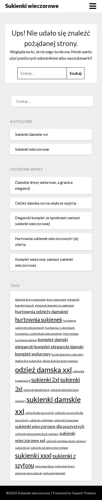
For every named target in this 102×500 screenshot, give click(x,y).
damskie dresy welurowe (30, 299)
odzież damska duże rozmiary (60, 360)
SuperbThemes (84, 493)
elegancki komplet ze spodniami (54, 305)
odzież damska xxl (43, 369)
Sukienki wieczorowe (32, 5)
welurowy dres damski (28, 473)
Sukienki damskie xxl (31, 134)
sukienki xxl (22, 447)
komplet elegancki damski (58, 346)
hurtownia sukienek (38, 319)
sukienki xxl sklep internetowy (49, 447)
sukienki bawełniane (36, 389)
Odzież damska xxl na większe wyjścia (45, 203)
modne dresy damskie (28, 360)
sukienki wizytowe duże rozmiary (66, 441)
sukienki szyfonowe (41, 420)
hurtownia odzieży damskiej (41, 311)
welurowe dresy (65, 466)
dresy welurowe (56, 299)
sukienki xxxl (33, 455)
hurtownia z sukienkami (60, 327)
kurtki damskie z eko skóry (67, 354)
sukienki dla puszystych (39, 412)
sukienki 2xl (45, 379)
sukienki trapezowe (66, 420)
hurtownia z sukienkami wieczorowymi (38, 333)
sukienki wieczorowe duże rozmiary (37, 433)
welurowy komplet (54, 473)
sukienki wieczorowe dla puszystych (49, 426)
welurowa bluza (44, 466)
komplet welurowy (33, 354)
